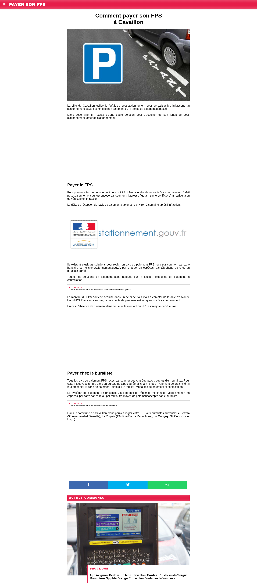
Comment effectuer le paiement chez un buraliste (93, 405)
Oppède (111, 578)
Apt (92, 575)
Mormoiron (97, 578)
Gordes (152, 575)
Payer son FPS (27, 4)
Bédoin (114, 575)
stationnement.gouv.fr (107, 267)
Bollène (125, 575)
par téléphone (165, 267)
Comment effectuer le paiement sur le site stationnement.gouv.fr (100, 289)
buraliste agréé (76, 270)
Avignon (102, 575)
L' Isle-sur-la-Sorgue (173, 575)
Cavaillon (139, 575)
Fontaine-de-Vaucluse (160, 578)
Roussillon (136, 578)
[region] (128, 150)
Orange (122, 578)
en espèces (146, 267)
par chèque (129, 267)
